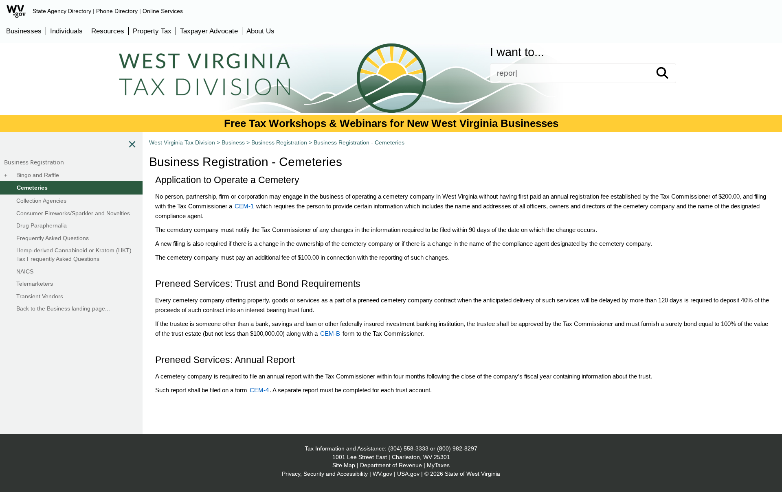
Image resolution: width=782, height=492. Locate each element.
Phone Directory (117, 11)
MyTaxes (438, 465)
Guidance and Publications (287, 92)
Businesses (24, 31)
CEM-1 (244, 206)
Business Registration (279, 142)
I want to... (517, 52)
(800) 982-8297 (457, 448)
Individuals (66, 31)
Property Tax (152, 31)
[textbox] (583, 73)
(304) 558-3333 (408, 448)
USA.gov (408, 473)
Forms (166, 92)
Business (412, 92)
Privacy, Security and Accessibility (325, 473)
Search (669, 73)
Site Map (343, 465)
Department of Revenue (391, 465)
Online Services (163, 11)
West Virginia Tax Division (182, 142)
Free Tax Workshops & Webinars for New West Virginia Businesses (391, 123)
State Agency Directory (62, 11)
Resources (107, 31)
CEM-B (330, 333)
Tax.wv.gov (622, 92)
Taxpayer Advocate (209, 31)
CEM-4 (259, 390)
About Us (260, 31)
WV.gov (382, 473)
